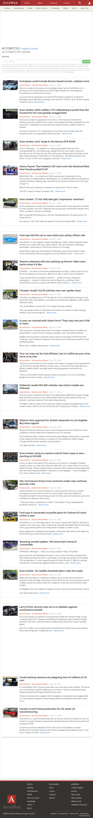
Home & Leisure (41, 8)
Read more (39, 102)
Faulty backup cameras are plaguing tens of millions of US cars (53, 678)
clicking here (70, 72)
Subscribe (86, 61)
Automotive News (40, 85)
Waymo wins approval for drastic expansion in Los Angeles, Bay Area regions (53, 421)
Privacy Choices (84, 816)
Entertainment (19, 8)
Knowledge (55, 8)
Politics (65, 8)
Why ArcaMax (76, 798)
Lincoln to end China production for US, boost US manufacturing (47, 710)
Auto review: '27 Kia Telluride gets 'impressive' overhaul (51, 199)
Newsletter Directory (79, 805)
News (51, 788)
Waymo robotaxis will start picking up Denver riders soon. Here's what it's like (52, 263)
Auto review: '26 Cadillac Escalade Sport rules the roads (51, 570)
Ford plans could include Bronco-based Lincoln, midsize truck (54, 81)
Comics (52, 791)
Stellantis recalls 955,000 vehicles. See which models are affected (51, 386)
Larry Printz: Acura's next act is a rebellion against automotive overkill (48, 608)
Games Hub (84, 8)
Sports (74, 8)
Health (30, 8)
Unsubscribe (84, 814)
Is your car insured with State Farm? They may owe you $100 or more (54, 322)
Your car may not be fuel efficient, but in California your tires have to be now (54, 355)
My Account (75, 794)
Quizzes (52, 798)
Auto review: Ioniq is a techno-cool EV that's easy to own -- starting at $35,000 (52, 454)
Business (7, 8)
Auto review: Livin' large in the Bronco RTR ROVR (47, 141)
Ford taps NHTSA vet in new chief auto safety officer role (52, 235)
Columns (52, 794)
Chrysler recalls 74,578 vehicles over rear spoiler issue (50, 290)
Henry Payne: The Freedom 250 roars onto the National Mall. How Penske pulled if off (54, 168)
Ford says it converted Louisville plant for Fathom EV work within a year (52, 514)
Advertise (53, 814)
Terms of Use (73, 814)
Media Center (76, 801)
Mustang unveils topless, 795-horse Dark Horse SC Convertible (48, 543)
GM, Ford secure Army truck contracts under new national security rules (53, 482)
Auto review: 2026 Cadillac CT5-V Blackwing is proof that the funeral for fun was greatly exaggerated (54, 111)
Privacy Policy (63, 814)
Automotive (24, 85)
